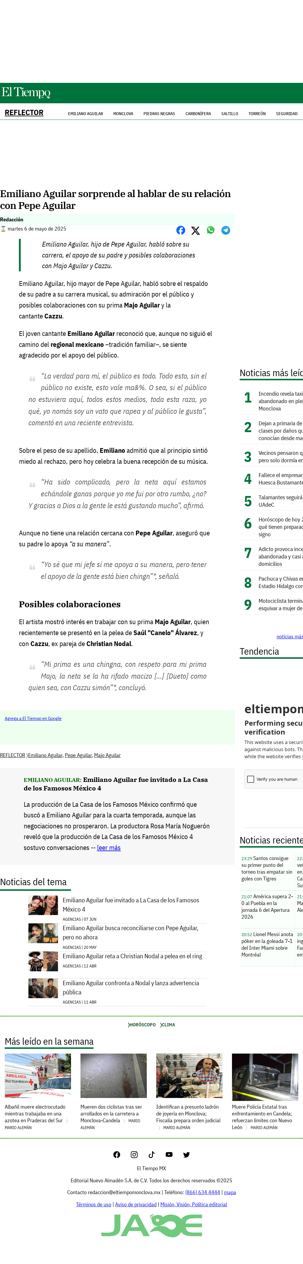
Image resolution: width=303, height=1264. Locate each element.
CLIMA (168, 1025)
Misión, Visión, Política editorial (193, 1204)
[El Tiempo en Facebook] (121, 1156)
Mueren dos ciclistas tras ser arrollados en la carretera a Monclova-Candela (111, 1116)
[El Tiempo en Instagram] (139, 1156)
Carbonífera (198, 113)
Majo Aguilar (107, 755)
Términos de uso (93, 1204)
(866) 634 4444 (202, 1192)
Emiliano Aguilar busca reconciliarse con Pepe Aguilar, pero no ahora (130, 932)
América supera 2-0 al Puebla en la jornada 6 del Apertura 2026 (267, 906)
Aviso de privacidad (136, 1204)
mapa (230, 1192)
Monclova (123, 113)
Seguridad (287, 113)
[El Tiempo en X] (186, 1156)
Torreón (257, 113)
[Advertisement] (151, 41)
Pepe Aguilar (78, 755)
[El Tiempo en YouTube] (174, 1156)
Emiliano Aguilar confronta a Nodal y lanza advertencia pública (131, 987)
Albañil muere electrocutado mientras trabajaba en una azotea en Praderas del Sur (35, 1116)
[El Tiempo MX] (25, 97)
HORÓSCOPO (143, 1025)
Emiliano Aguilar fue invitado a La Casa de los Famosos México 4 (131, 904)
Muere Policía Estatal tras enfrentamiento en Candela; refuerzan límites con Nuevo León (262, 1117)
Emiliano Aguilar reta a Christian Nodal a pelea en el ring (132, 956)
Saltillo (229, 113)
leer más (109, 847)
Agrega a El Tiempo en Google (33, 718)
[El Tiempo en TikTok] (156, 1156)
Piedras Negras (159, 113)
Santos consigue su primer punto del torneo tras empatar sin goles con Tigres (266, 868)
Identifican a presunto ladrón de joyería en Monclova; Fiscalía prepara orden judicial (188, 1116)
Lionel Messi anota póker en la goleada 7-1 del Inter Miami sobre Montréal (267, 944)
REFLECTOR (24, 112)
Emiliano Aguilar (45, 755)
